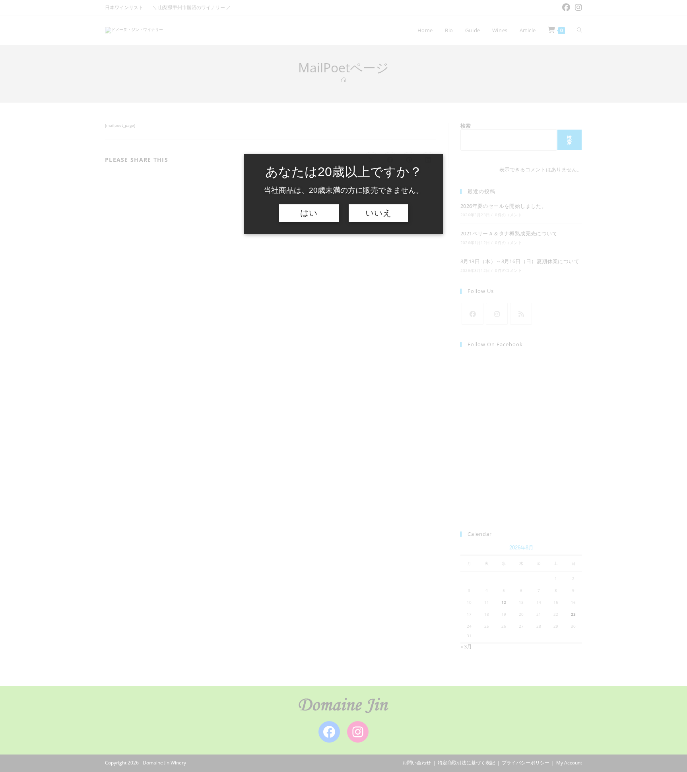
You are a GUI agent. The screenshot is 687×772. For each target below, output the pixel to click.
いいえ (378, 213)
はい (309, 213)
